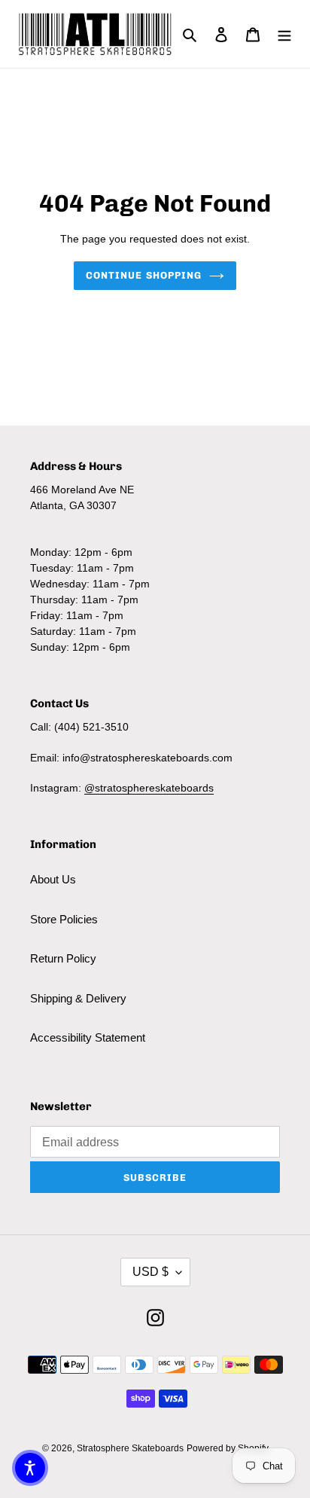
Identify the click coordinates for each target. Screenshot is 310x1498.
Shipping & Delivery (78, 998)
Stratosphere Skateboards (130, 1448)
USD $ (150, 1271)
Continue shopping (144, 275)
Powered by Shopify (228, 1448)
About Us (53, 879)
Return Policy (63, 958)
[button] (30, 1468)
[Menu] (284, 34)
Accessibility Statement (87, 1037)
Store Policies (64, 919)
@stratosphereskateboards (149, 788)
